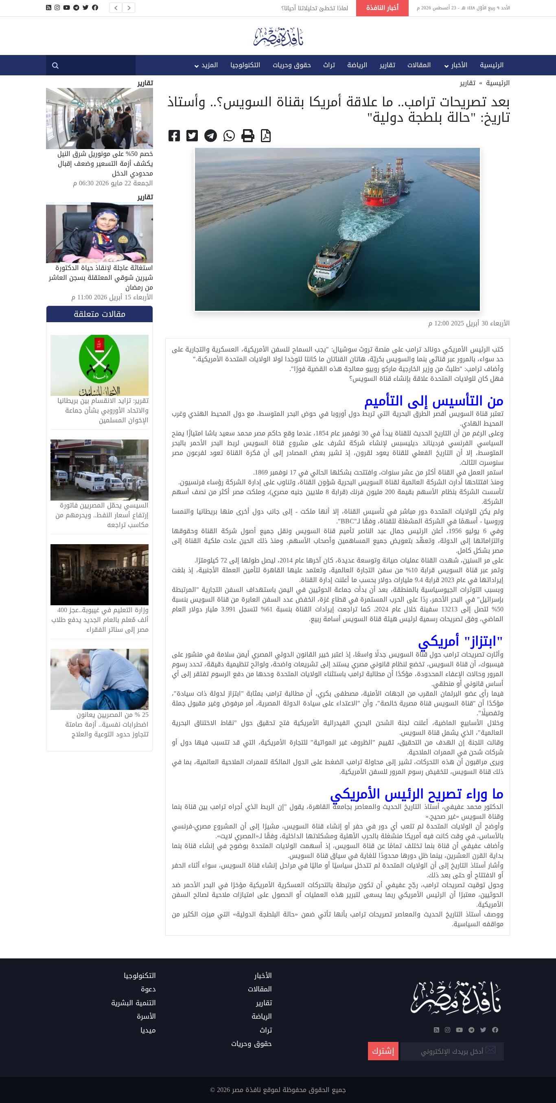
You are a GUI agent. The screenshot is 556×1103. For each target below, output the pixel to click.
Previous (115, 7)
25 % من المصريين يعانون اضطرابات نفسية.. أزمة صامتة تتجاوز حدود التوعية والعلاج (107, 724)
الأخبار (459, 65)
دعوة (148, 989)
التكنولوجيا (245, 65)
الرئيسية (492, 65)
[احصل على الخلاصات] (48, 7)
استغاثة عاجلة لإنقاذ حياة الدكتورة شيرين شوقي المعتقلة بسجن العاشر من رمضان (101, 277)
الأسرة (146, 1016)
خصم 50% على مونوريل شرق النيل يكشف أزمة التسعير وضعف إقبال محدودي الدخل (105, 163)
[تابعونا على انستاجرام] (57, 7)
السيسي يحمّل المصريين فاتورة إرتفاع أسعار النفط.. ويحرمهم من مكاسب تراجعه (102, 515)
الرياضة (357, 65)
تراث (329, 65)
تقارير (387, 65)
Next (128, 7)
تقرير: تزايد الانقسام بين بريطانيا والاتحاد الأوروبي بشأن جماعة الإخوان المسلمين (103, 410)
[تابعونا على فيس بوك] (95, 7)
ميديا (148, 1030)
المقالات (419, 65)
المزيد (209, 65)
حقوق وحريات (292, 65)
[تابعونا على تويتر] (86, 7)
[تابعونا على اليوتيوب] (66, 7)
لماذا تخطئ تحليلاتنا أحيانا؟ (314, 8)
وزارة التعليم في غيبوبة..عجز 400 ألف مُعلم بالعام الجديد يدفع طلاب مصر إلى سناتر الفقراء (100, 620)
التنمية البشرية (133, 1003)
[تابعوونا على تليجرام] (76, 7)
